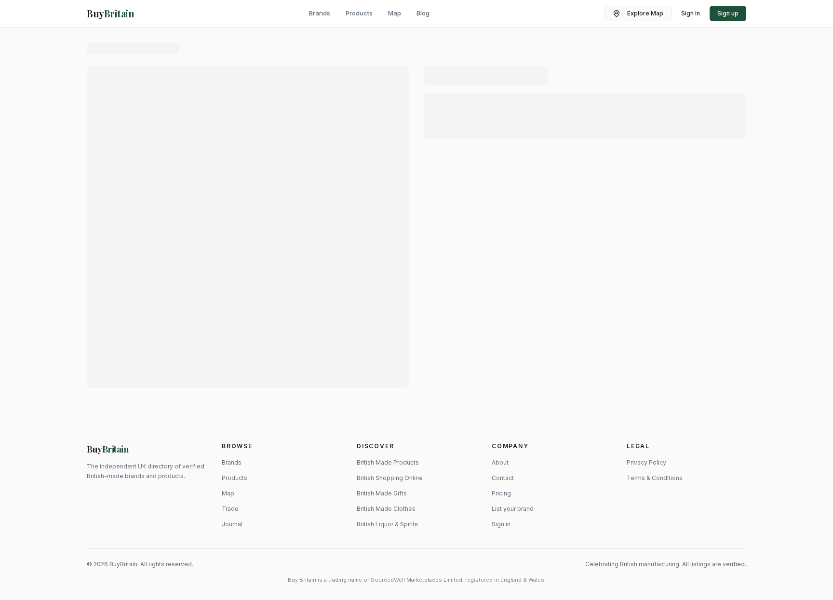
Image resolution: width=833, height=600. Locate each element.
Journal (232, 524)
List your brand (513, 508)
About (500, 462)
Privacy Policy (646, 462)
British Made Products (388, 462)
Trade (230, 508)
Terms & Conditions (655, 477)
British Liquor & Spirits (387, 524)
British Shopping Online (390, 477)
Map (394, 13)
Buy (108, 449)
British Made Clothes (386, 508)
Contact (503, 477)
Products (359, 13)
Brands (319, 13)
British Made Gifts (382, 493)
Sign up (728, 13)
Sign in (690, 13)
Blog (423, 13)
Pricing (501, 493)
